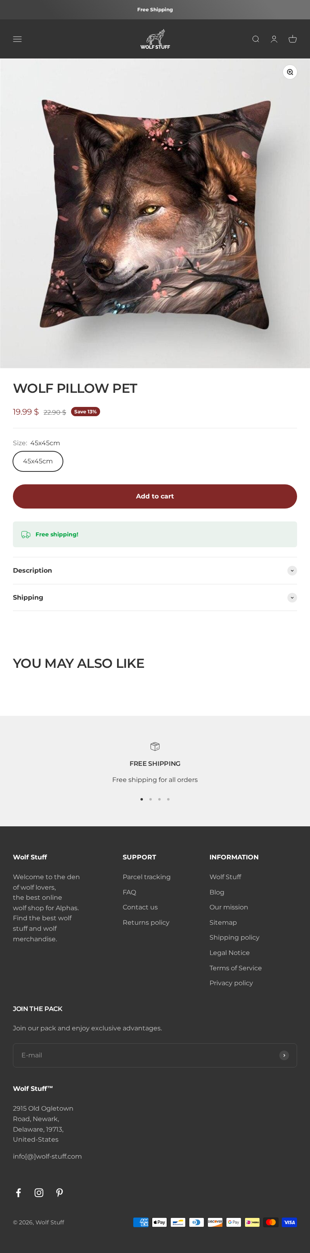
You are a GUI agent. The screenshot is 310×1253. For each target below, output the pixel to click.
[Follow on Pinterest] (59, 1192)
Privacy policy (231, 983)
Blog (216, 892)
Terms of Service (235, 968)
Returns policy (146, 922)
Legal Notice (229, 953)
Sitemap (223, 922)
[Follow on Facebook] (18, 1192)
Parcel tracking (147, 877)
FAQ (129, 892)
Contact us (140, 907)
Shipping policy (234, 937)
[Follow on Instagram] (39, 1192)
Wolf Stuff (225, 877)
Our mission (228, 907)
